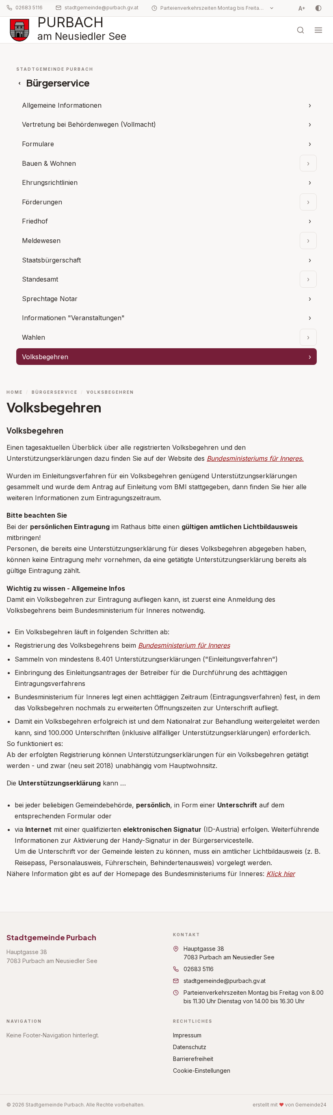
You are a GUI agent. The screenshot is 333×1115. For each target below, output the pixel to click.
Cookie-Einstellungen (201, 1070)
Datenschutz (189, 1046)
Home (14, 392)
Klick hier (280, 874)
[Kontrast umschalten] (318, 8)
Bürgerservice (55, 392)
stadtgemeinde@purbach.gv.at (101, 7)
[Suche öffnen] (300, 30)
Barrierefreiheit (193, 1058)
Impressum (187, 1035)
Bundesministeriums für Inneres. (255, 458)
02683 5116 (29, 7)
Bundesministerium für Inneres (184, 645)
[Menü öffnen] (318, 30)
